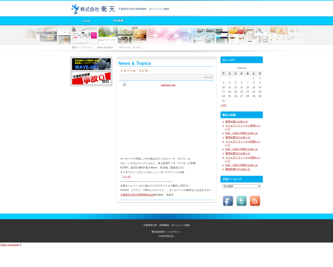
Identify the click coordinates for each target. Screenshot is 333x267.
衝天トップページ (82, 47)
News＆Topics (105, 47)
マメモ (126, 176)
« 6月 (223, 105)
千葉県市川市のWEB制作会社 (137, 194)
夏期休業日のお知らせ (237, 137)
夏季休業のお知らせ (236, 121)
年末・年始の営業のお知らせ (241, 133)
